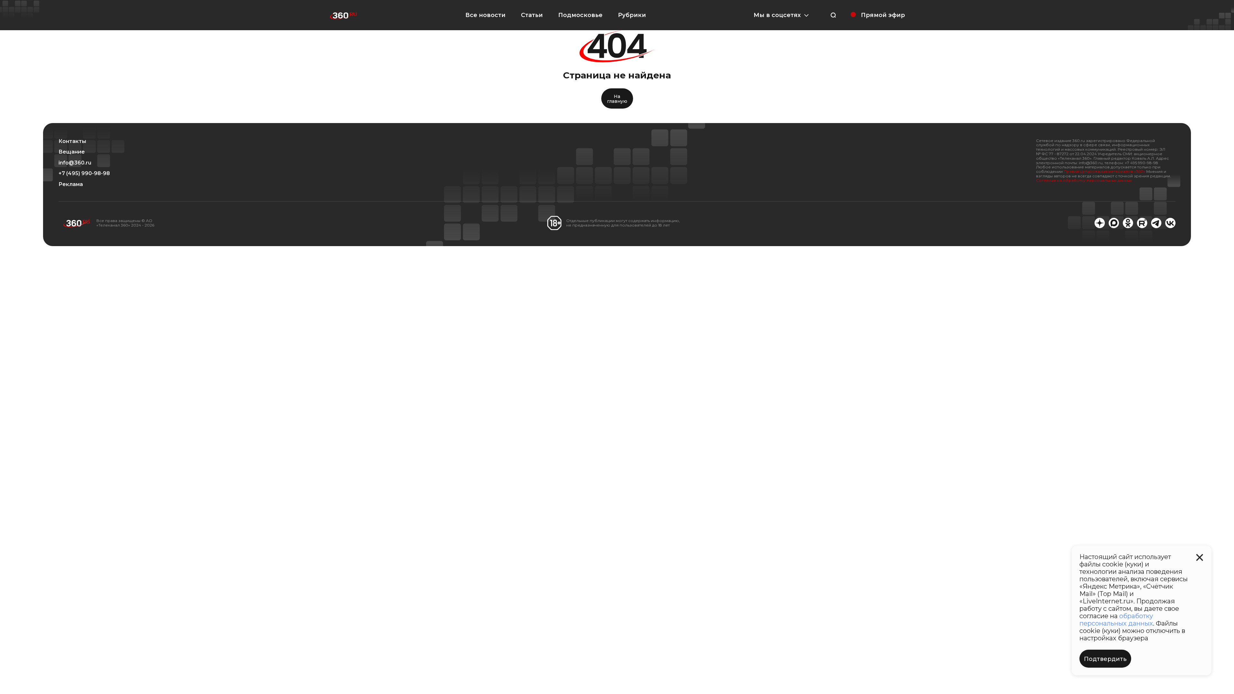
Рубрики (632, 15)
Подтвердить (1105, 659)
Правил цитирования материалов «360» (1104, 171)
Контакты (72, 141)
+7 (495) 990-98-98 (84, 173)
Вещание (71, 152)
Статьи (532, 15)
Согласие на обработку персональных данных (1084, 180)
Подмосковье (580, 15)
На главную (617, 98)
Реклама (70, 184)
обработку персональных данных (1116, 619)
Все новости (485, 15)
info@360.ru (74, 163)
